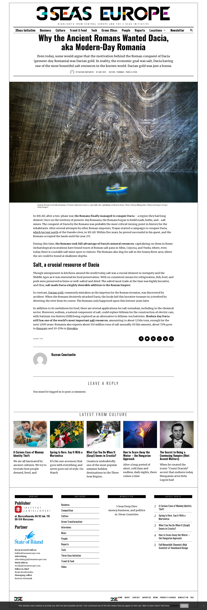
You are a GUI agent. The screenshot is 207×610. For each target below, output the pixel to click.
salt (92, 320)
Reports (140, 30)
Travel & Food (78, 30)
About (127, 597)
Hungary (41, 328)
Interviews (66, 527)
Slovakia (72, 328)
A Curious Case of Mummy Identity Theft (28, 454)
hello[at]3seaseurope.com (27, 553)
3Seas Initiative (25, 30)
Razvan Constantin (86, 72)
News (63, 533)
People (126, 30)
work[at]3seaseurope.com (27, 565)
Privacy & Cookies (168, 597)
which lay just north (45, 232)
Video (63, 567)
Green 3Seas (109, 30)
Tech (94, 30)
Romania (120, 72)
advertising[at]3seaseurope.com (30, 559)
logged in (55, 391)
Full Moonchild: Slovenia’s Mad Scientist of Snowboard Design (173, 546)
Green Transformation (71, 521)
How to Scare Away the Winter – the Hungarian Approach (137, 455)
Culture (60, 30)
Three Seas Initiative (71, 555)
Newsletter (177, 30)
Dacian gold (55, 292)
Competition (67, 510)
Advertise (146, 597)
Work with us (21, 562)
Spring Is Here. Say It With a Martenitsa (66, 454)
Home (120, 597)
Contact (136, 597)
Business (45, 30)
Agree (184, 606)
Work (155, 597)
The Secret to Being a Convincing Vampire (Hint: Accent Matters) (175, 455)
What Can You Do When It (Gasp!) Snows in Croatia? (101, 454)
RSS (192, 597)
